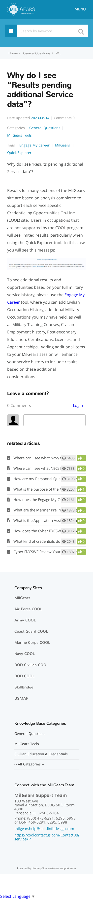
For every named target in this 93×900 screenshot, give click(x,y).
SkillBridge (23, 687)
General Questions (36, 53)
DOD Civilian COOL (31, 664)
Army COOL (25, 620)
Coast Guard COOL (31, 631)
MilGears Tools (19, 135)
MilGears (63, 145)
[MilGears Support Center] (21, 9)
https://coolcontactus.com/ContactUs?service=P (46, 836)
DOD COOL (24, 676)
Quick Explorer (19, 152)
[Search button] (81, 30)
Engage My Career (35, 145)
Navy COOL (24, 653)
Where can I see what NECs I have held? (46, 468)
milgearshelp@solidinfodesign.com (44, 828)
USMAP (21, 698)
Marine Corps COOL (32, 642)
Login (78, 405)
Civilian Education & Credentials (41, 754)
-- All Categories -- (29, 764)
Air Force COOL (28, 609)
